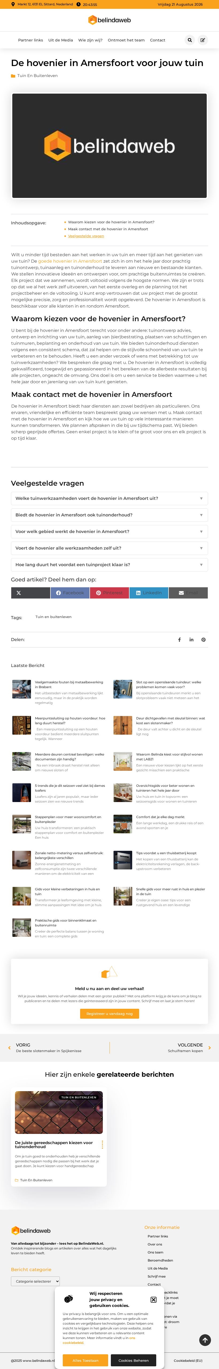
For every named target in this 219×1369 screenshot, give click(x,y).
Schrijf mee (157, 1276)
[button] (153, 1299)
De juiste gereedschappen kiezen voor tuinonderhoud (54, 1144)
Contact (157, 40)
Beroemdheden (160, 1260)
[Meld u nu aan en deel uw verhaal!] (109, 972)
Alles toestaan (86, 1360)
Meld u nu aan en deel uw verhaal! (109, 988)
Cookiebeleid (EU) (188, 1361)
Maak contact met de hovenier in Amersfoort (108, 229)
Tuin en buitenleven (37, 75)
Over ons (155, 1244)
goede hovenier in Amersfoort (70, 261)
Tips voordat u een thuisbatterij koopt (166, 853)
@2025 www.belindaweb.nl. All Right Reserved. (49, 1361)
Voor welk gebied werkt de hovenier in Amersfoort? (109, 531)
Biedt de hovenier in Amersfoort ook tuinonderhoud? (109, 514)
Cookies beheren (134, 1360)
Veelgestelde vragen (86, 236)
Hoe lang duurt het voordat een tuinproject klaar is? (109, 564)
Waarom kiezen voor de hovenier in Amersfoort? (111, 222)
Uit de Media (60, 40)
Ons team (155, 1252)
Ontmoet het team (126, 40)
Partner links (30, 40)
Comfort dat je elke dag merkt (160, 817)
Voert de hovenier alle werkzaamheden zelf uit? (109, 548)
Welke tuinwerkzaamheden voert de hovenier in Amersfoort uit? (109, 498)
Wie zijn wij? (90, 40)
